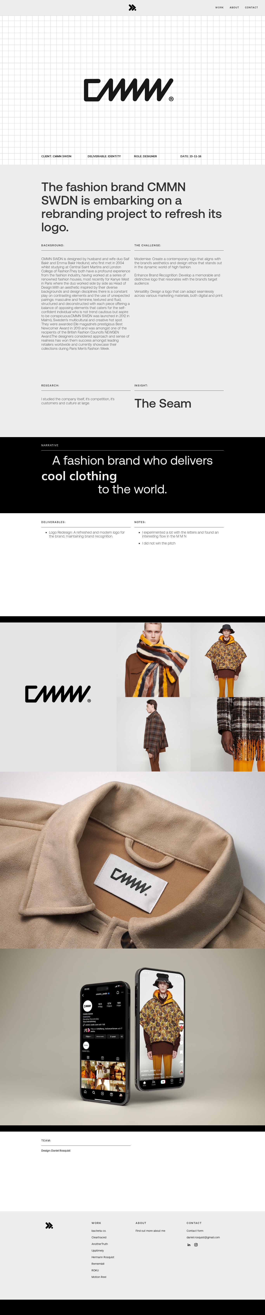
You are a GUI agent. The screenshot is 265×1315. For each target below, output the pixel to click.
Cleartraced (99, 1237)
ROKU (95, 1270)
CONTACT (251, 7)
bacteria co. (99, 1230)
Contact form (195, 1230)
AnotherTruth (100, 1244)
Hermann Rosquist (103, 1257)
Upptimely (98, 1250)
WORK (219, 7)
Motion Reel (99, 1277)
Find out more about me (150, 1230)
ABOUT (234, 7)
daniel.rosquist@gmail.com (203, 1237)
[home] (132, 7)
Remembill (98, 1263)
